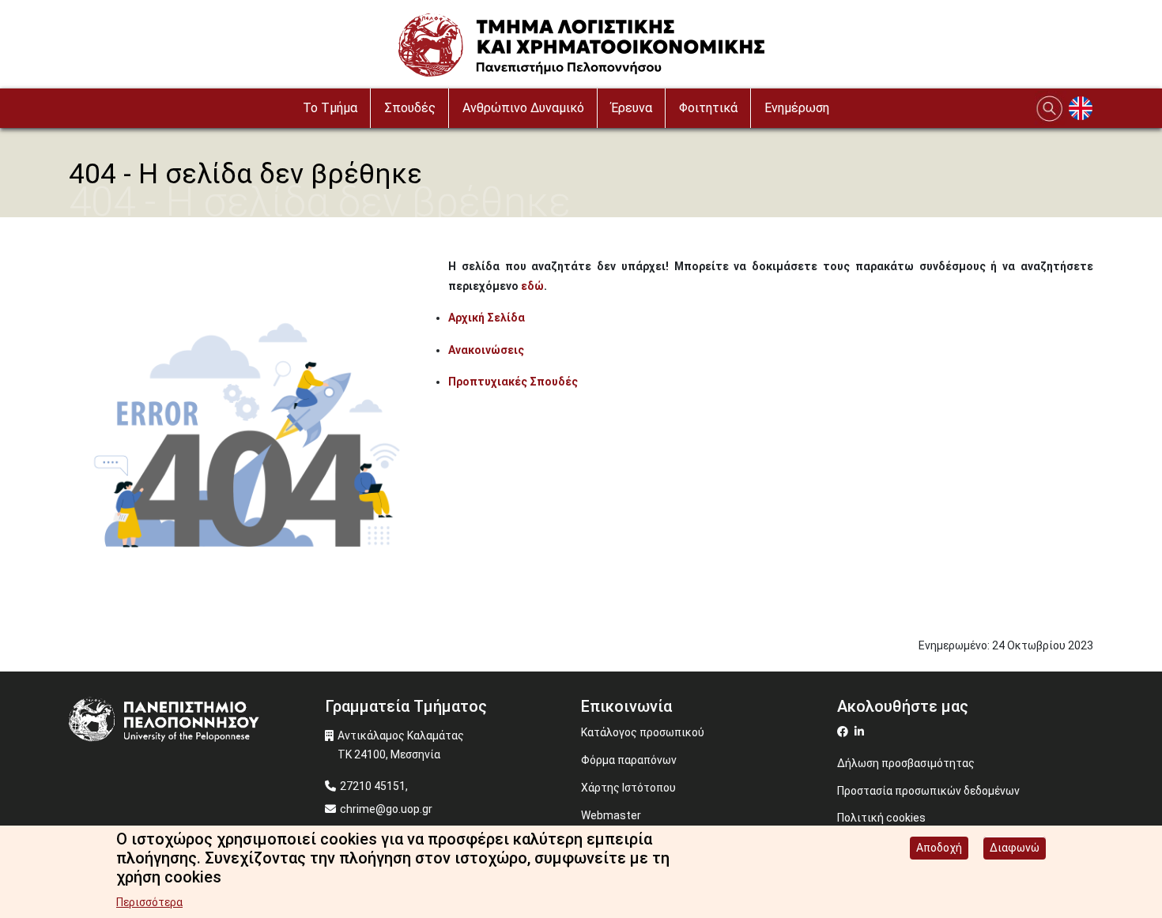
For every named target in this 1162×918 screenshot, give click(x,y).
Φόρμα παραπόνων (629, 760)
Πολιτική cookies (881, 817)
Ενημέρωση (796, 107)
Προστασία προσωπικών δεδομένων (928, 790)
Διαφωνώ (1014, 847)
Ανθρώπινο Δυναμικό (523, 107)
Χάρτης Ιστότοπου (628, 787)
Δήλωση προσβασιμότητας (906, 763)
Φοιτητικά (708, 107)
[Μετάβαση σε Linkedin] (861, 731)
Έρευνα (631, 107)
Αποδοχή (939, 847)
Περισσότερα (149, 902)
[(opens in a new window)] (844, 731)
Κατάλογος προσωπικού (642, 732)
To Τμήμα (330, 107)
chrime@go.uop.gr (386, 809)
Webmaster (611, 815)
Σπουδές (410, 107)
